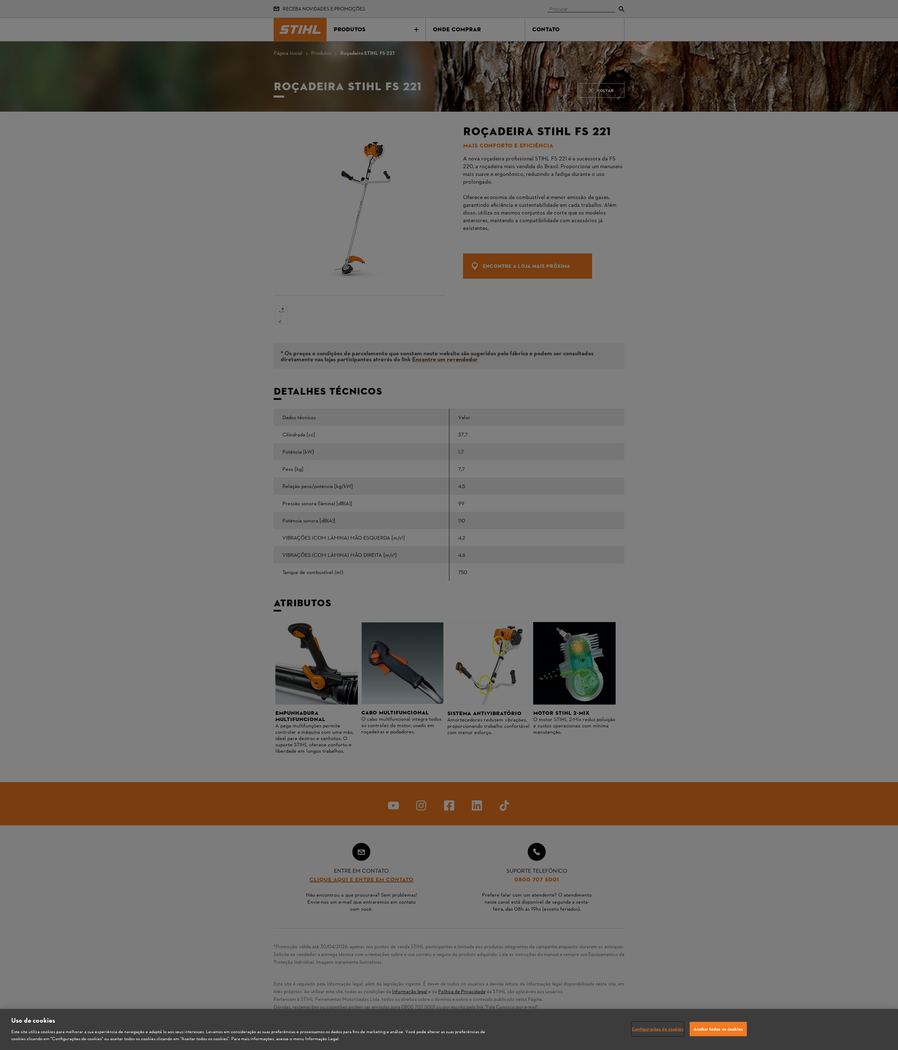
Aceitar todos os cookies (718, 1028)
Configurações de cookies (658, 1028)
